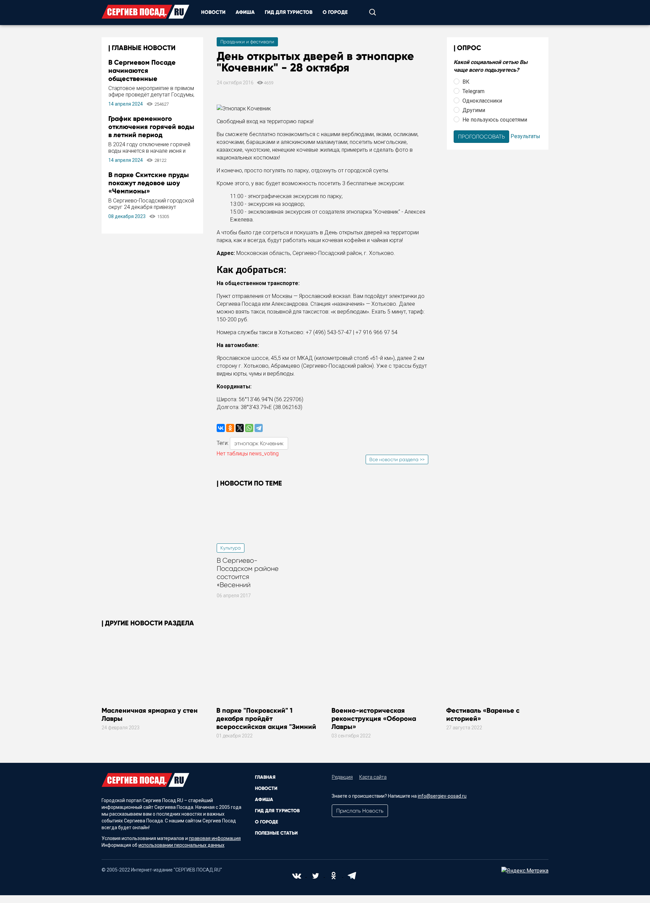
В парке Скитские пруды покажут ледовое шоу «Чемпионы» (148, 183)
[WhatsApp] (249, 428)
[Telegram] (259, 428)
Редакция (342, 777)
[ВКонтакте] (221, 428)
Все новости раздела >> (397, 459)
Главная (265, 777)
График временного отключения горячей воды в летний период (151, 126)
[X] (240, 428)
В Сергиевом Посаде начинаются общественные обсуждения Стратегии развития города (146, 78)
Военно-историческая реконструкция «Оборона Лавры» (373, 718)
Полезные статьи (276, 833)
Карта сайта (373, 777)
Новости (213, 12)
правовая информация (215, 838)
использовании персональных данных (181, 845)
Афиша (245, 12)
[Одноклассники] (230, 428)
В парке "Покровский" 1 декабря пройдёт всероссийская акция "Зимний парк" (266, 722)
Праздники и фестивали (247, 41)
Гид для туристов (288, 12)
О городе (335, 12)
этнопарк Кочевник (259, 443)
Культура (230, 548)
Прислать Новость (360, 811)
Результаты (525, 136)
